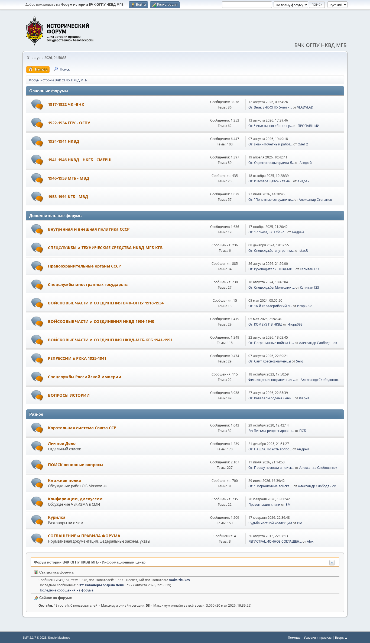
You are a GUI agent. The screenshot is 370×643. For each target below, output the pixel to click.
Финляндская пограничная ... (272, 379)
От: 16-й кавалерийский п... (270, 306)
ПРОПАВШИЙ (308, 125)
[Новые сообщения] (37, 104)
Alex (310, 541)
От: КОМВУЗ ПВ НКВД (265, 324)
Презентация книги (264, 504)
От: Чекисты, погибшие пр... (270, 125)
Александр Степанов (315, 199)
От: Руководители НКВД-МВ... (271, 269)
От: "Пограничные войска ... (270, 486)
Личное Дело (62, 443)
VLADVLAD (305, 107)
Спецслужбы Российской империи (84, 376)
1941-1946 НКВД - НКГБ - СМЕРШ (80, 159)
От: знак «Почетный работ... (270, 144)
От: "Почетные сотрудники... (271, 199)
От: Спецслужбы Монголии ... (271, 287)
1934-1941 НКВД (63, 141)
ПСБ (302, 430)
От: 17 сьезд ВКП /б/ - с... (267, 232)
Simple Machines (59, 637)
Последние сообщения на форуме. (66, 590)
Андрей (306, 162)
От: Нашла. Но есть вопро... (270, 449)
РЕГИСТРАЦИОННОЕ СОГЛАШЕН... (275, 541)
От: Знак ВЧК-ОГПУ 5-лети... (270, 107)
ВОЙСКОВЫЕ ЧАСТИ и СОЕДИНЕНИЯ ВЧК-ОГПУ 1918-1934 (106, 302)
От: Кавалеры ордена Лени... (271, 398)
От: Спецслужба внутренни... (271, 250)
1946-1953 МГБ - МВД (68, 178)
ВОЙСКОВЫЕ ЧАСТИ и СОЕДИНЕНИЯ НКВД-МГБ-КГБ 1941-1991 (110, 339)
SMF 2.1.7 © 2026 (34, 637)
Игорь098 (304, 306)
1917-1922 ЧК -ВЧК (66, 104)
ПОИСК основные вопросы (75, 464)
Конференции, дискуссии (75, 498)
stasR (304, 250)
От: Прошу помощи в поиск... (271, 467)
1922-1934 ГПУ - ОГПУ (69, 122)
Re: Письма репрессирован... (271, 430)
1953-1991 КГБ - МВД (68, 196)
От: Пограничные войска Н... (271, 342)
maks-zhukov (179, 580)
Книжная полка (64, 480)
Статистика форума (55, 572)
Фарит (304, 398)
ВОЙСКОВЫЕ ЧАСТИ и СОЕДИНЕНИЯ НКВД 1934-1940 (101, 321)
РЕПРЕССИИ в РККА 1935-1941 (77, 358)
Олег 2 (303, 144)
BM (288, 504)
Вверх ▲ (341, 637)
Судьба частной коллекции (270, 523)
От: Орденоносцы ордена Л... (271, 162)
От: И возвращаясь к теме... (270, 181)
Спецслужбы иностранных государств (88, 284)
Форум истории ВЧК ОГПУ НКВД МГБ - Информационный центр (89, 562)
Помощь (294, 637)
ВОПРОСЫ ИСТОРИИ (69, 395)
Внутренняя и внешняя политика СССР (88, 229)
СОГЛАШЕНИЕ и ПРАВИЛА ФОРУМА (84, 535)
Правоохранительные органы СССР (84, 266)
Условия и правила (318, 637)
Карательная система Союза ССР (82, 427)
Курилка (57, 517)
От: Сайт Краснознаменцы (269, 361)
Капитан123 (309, 269)
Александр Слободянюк (318, 342)
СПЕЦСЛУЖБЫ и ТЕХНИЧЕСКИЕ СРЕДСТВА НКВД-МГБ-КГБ (105, 247)
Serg (299, 361)
